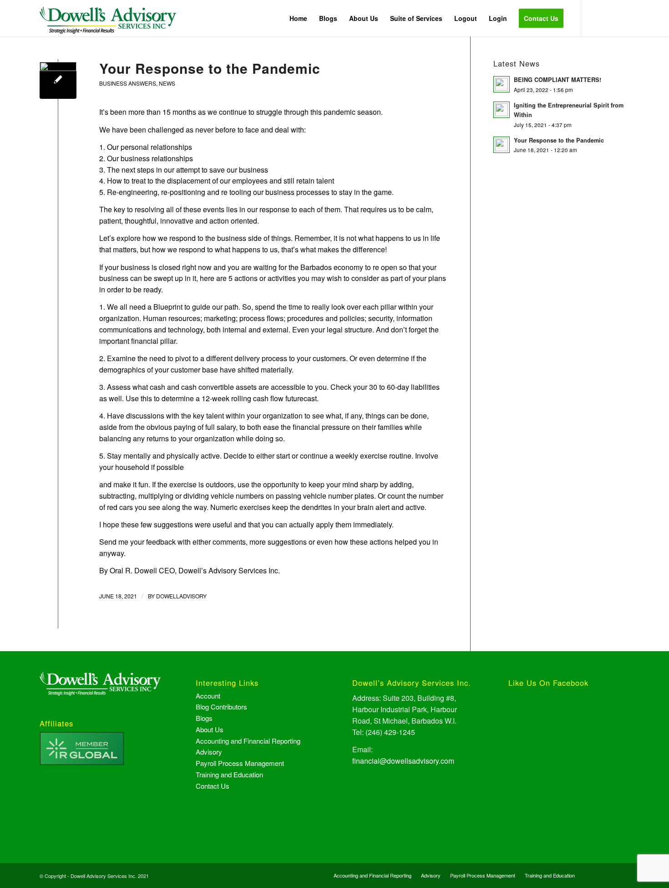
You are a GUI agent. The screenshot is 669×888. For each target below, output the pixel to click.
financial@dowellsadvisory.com (403, 760)
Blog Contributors (221, 706)
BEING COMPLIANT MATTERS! (557, 80)
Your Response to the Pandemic (209, 68)
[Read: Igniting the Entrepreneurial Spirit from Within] (501, 110)
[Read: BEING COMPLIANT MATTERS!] (501, 84)
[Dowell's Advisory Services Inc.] (108, 25)
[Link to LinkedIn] (622, 18)
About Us (209, 729)
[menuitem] (298, 18)
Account (208, 695)
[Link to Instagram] (609, 18)
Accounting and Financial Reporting (248, 740)
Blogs (204, 718)
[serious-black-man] (58, 80)
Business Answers (127, 83)
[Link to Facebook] (595, 18)
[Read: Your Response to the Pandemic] (501, 145)
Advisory (209, 751)
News (167, 83)
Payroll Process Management (240, 763)
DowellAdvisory (181, 596)
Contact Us (212, 786)
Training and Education (229, 774)
